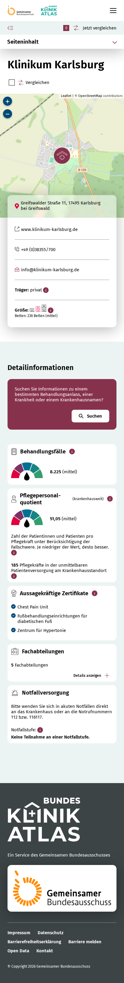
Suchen (94, 416)
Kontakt (44, 950)
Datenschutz (51, 932)
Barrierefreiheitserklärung (34, 941)
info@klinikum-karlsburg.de (50, 269)
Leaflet (66, 96)
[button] (62, 156)
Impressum (19, 932)
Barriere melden (84, 941)
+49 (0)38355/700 (38, 249)
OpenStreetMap (90, 96)
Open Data (18, 950)
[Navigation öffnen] (110, 11)
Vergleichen (37, 82)
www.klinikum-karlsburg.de (49, 229)
